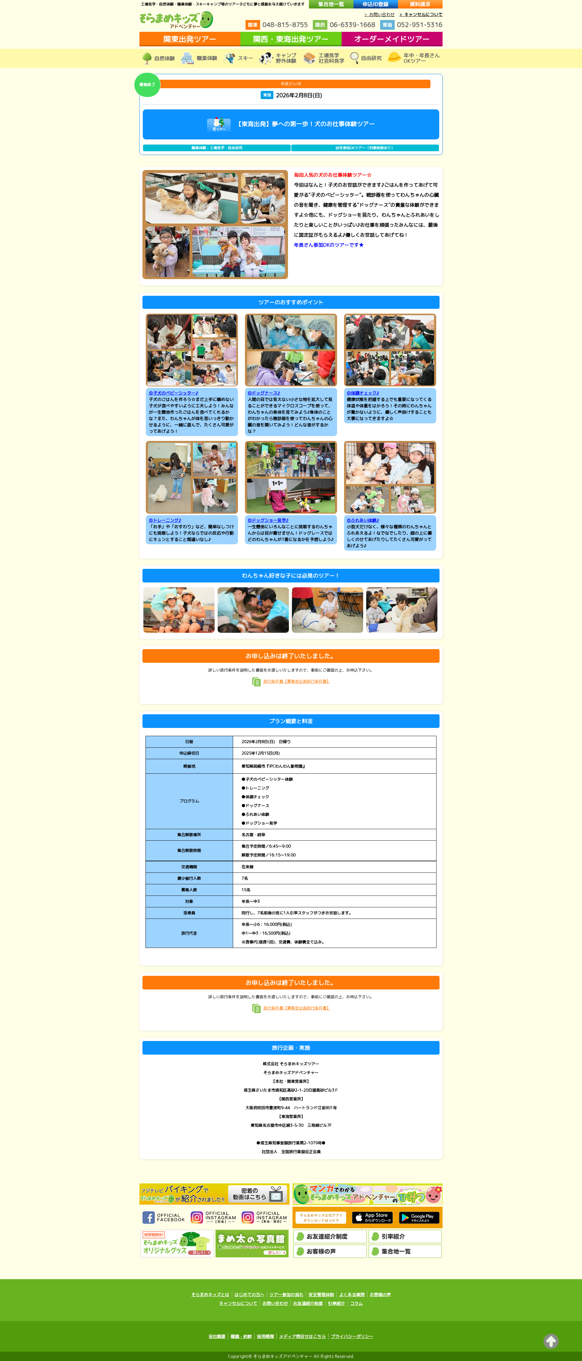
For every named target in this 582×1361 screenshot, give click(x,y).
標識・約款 (241, 1336)
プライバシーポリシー (352, 1336)
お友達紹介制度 (308, 1303)
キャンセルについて (238, 1303)
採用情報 (265, 1336)
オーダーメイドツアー (392, 39)
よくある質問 (352, 1294)
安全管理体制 (321, 1294)
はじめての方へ (249, 1294)
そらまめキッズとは (210, 1294)
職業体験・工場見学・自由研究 (217, 147)
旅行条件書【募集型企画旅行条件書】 (296, 681)
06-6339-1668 (345, 24)
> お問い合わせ (379, 14)
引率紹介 (336, 1303)
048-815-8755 (278, 24)
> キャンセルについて (421, 14)
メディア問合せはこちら (302, 1336)
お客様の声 (380, 1294)
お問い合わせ (275, 1303)
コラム (356, 1303)
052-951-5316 (413, 24)
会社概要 (217, 1336)
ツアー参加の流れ (286, 1294)
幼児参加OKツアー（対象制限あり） (365, 147)
